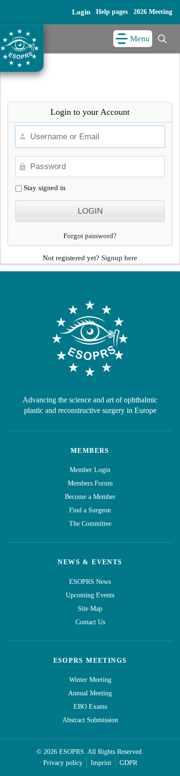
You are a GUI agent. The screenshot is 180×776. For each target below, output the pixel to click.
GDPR (128, 762)
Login (81, 12)
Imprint (101, 762)
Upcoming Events (90, 595)
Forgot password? (90, 236)
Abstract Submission (90, 720)
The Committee (90, 523)
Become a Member (90, 496)
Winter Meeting (90, 679)
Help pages (112, 11)
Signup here (119, 258)
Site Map (90, 608)
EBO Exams (90, 706)
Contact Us (90, 622)
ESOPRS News (90, 581)
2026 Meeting (152, 11)
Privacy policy (63, 762)
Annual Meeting (90, 693)
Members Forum (90, 483)
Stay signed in (44, 188)
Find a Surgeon (90, 510)
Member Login (90, 469)
